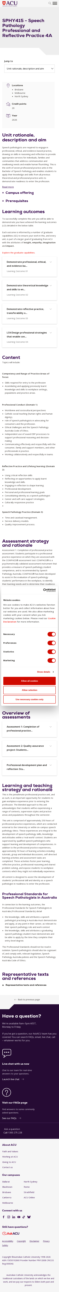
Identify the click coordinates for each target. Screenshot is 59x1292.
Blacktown (7, 1186)
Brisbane (6, 1192)
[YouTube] (18, 1217)
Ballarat (6, 1181)
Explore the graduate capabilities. (18, 252)
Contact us (7, 1167)
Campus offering (20, 193)
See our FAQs (9, 1118)
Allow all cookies (29, 681)
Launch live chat (10, 1079)
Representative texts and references (26, 985)
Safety (5, 1245)
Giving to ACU (9, 1162)
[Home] (14, 6)
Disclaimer (34, 1241)
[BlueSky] (29, 1217)
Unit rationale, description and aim (25, 68)
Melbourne (7, 1202)
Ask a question (12, 1129)
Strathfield (29, 1192)
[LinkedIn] (13, 1217)
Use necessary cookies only (29, 699)
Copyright (21, 1241)
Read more (8, 186)
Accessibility (7, 1241)
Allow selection (29, 690)
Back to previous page (29, 999)
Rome (27, 1186)
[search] (50, 3)
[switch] (52, 643)
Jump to (8, 61)
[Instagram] (8, 1217)
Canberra (6, 1197)
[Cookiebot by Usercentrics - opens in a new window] (43, 590)
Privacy (46, 1241)
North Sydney (30, 1181)
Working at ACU (10, 1156)
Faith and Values (10, 1151)
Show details (43, 672)
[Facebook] (3, 1217)
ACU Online (29, 1197)
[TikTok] (23, 1217)
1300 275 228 (15, 1132)
